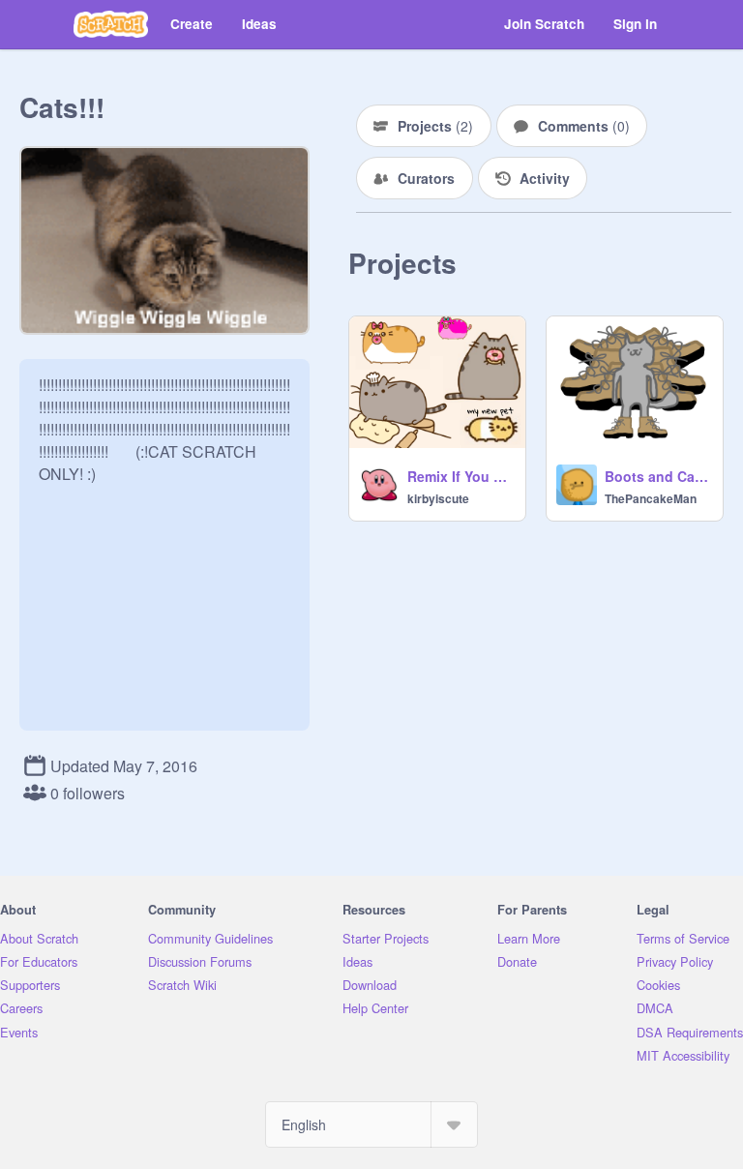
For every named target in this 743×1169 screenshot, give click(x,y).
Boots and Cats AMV (658, 476)
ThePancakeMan (651, 498)
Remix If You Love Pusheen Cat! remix (460, 476)
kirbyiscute (438, 498)
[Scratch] (111, 24)
